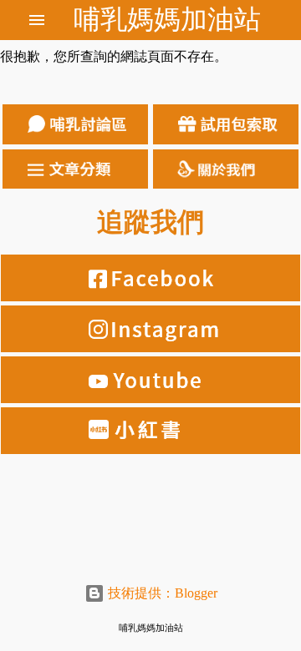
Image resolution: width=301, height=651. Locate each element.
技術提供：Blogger (161, 593)
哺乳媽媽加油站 (167, 19)
